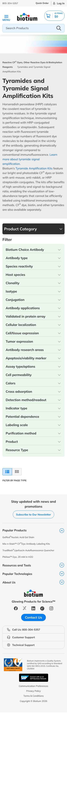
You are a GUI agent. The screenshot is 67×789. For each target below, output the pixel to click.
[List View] (7, 471)
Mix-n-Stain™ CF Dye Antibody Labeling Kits (26, 543)
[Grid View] (17, 471)
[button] (54, 16)
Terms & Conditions (33, 695)
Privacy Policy (33, 690)
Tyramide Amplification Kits (33, 168)
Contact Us (33, 617)
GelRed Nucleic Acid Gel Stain (18, 537)
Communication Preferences (33, 686)
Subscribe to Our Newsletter (33, 514)
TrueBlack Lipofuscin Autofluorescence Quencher (28, 550)
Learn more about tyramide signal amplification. (29, 159)
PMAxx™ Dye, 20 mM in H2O (17, 556)
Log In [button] (61, 3)
